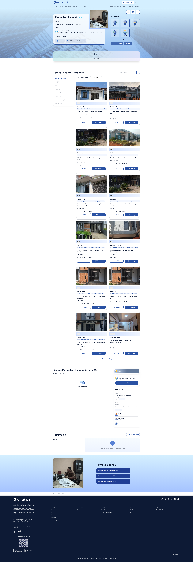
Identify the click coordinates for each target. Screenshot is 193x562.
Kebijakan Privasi (104, 507)
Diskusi (55, 373)
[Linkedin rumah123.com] (174, 499)
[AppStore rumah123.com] (18, 550)
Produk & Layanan (55, 509)
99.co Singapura (133, 509)
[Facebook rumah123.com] (162, 499)
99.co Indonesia (133, 507)
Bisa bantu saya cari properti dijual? (108, 470)
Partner (53, 512)
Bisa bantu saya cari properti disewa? (108, 476)
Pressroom (53, 517)
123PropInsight (54, 520)
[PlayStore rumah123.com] (29, 550)
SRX (130, 512)
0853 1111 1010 (26, 521)
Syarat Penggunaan (105, 509)
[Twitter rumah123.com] (165, 499)
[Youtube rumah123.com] (171, 499)
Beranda (55, 493)
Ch (115, 391)
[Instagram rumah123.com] (168, 499)
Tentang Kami (54, 507)
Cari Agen (60, 493)
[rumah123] (21, 500)
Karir (52, 514)
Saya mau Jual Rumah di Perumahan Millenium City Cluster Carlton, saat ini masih (126, 407)
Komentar (62, 373)
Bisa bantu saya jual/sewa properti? (107, 481)
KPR (77, 509)
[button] (128, 12)
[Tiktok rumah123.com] (178, 499)
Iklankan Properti (80, 507)
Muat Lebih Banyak (107, 359)
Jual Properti (122, 399)
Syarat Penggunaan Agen (106, 512)
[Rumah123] (61, 2)
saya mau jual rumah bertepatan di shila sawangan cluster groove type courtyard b (125, 396)
